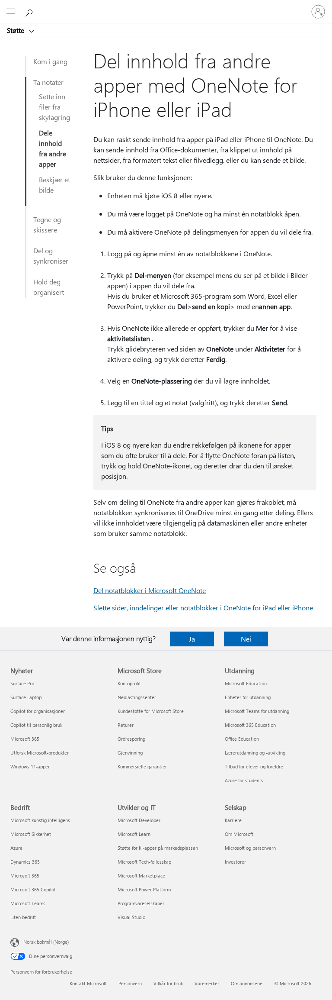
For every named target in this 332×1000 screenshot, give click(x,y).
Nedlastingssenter (137, 697)
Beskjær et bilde (54, 184)
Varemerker (207, 983)
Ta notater (48, 82)
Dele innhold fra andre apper (52, 148)
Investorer (235, 861)
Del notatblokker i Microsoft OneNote (149, 590)
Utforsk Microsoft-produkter (39, 752)
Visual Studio (131, 917)
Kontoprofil (129, 683)
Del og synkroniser (50, 255)
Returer (126, 725)
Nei (246, 638)
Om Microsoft (239, 834)
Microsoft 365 (24, 738)
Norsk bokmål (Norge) (46, 942)
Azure (16, 848)
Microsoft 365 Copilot (33, 889)
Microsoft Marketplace (141, 875)
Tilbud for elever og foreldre (254, 766)
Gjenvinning (130, 752)
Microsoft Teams (27, 903)
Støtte (16, 30)
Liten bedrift (23, 917)
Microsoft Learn (134, 834)
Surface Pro (22, 683)
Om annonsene (246, 983)
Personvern (130, 983)
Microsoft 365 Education (250, 725)
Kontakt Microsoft (88, 983)
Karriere (233, 820)
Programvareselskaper (141, 903)
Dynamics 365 (25, 861)
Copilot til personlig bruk (36, 725)
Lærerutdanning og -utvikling (255, 752)
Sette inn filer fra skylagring (54, 107)
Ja (192, 638)
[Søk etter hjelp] (30, 11)
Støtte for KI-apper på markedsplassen (158, 848)
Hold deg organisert (48, 287)
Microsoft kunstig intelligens (40, 820)
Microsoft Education (246, 683)
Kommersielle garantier (142, 766)
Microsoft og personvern (250, 848)
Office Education (242, 738)
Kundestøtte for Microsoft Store (151, 711)
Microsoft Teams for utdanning (257, 711)
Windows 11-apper (30, 766)
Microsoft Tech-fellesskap (144, 861)
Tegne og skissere (47, 224)
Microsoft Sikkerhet (30, 834)
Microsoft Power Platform (144, 889)
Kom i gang (50, 61)
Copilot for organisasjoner (37, 711)
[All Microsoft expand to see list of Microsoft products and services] (10, 11)
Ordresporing (131, 738)
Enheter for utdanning (248, 697)
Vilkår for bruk (168, 983)
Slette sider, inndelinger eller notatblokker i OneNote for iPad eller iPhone (203, 607)
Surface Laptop (26, 697)
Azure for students (244, 780)
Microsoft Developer (139, 820)
